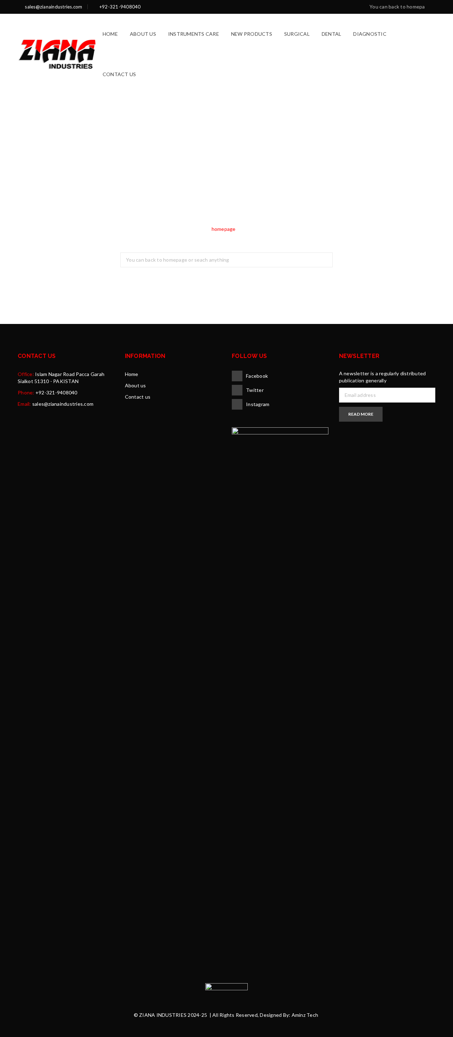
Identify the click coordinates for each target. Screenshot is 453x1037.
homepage (224, 229)
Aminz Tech (305, 1015)
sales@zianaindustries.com (62, 404)
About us (135, 385)
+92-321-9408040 (56, 392)
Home (131, 374)
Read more (360, 414)
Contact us (138, 397)
